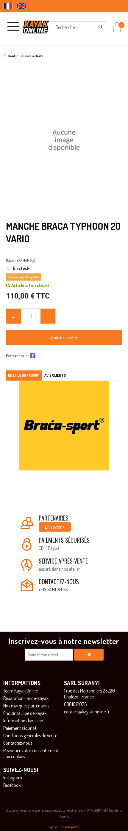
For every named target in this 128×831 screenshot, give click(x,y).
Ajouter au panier (64, 337)
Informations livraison (23, 721)
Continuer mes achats (25, 56)
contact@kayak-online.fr (87, 712)
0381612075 (75, 704)
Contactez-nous (17, 743)
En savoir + (55, 527)
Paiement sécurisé (19, 728)
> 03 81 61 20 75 (53, 590)
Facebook (12, 785)
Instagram (12, 778)
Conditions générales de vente (30, 735)
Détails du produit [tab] (24, 375)
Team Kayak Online (20, 691)
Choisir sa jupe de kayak (24, 713)
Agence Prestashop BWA (64, 827)
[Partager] (32, 355)
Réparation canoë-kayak (26, 698)
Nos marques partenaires (26, 706)
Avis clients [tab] (55, 375)
